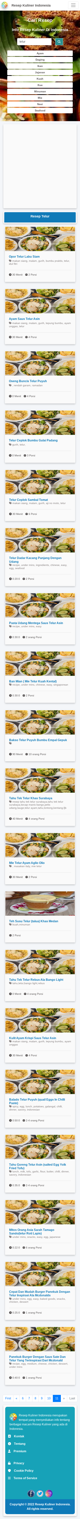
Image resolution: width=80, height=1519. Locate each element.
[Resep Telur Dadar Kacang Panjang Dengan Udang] (40, 540)
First (8, 1398)
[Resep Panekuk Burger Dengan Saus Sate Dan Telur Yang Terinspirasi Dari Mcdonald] (40, 1339)
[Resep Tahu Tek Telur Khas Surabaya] (40, 780)
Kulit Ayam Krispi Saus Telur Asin (32, 1038)
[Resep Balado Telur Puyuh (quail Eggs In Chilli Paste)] (40, 1082)
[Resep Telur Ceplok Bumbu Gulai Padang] (40, 423)
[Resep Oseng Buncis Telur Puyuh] (40, 363)
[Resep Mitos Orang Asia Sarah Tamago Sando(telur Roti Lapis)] (40, 1212)
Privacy (17, 1463)
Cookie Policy (22, 1470)
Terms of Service (24, 1478)
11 (56, 1398)
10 (49, 1398)
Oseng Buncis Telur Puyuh (28, 381)
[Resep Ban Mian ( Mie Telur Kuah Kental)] (40, 664)
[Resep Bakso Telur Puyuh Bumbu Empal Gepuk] (40, 722)
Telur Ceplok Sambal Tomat (28, 499)
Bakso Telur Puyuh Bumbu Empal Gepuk (38, 740)
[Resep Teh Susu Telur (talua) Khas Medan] (40, 903)
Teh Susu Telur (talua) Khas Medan (33, 921)
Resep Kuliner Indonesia (52, 1504)
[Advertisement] (40, 166)
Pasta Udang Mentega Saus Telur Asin (36, 623)
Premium (18, 1451)
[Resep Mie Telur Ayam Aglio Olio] (40, 845)
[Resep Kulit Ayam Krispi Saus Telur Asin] (40, 1020)
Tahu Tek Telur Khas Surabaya (30, 798)
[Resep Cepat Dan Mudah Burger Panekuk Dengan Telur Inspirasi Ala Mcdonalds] (40, 1274)
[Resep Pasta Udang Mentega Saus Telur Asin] (40, 605)
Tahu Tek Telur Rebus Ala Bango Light (36, 979)
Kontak (17, 1436)
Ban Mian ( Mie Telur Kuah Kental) (33, 681)
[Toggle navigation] (73, 5)
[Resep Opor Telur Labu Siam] (40, 239)
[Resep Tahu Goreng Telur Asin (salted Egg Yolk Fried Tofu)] (40, 1147)
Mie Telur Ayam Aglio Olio (27, 862)
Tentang (18, 1443)
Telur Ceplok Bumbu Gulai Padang (33, 440)
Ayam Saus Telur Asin (24, 318)
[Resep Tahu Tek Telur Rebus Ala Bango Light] (40, 962)
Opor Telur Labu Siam (24, 256)
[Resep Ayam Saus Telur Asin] (40, 301)
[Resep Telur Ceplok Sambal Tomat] (40, 482)
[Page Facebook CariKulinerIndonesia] (31, 1493)
